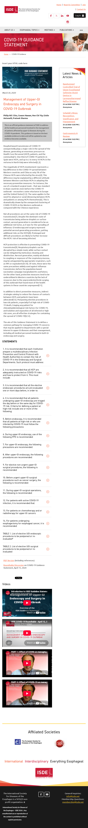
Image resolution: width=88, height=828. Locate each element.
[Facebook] (50, 15)
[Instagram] (67, 21)
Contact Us (81, 9)
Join (84, 4)
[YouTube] (67, 15)
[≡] (81, 30)
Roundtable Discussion (13, 565)
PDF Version (8, 560)
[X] (56, 15)
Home (58, 4)
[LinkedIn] (62, 15)
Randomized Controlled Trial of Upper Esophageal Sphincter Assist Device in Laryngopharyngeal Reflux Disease (72, 92)
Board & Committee (72, 4)
